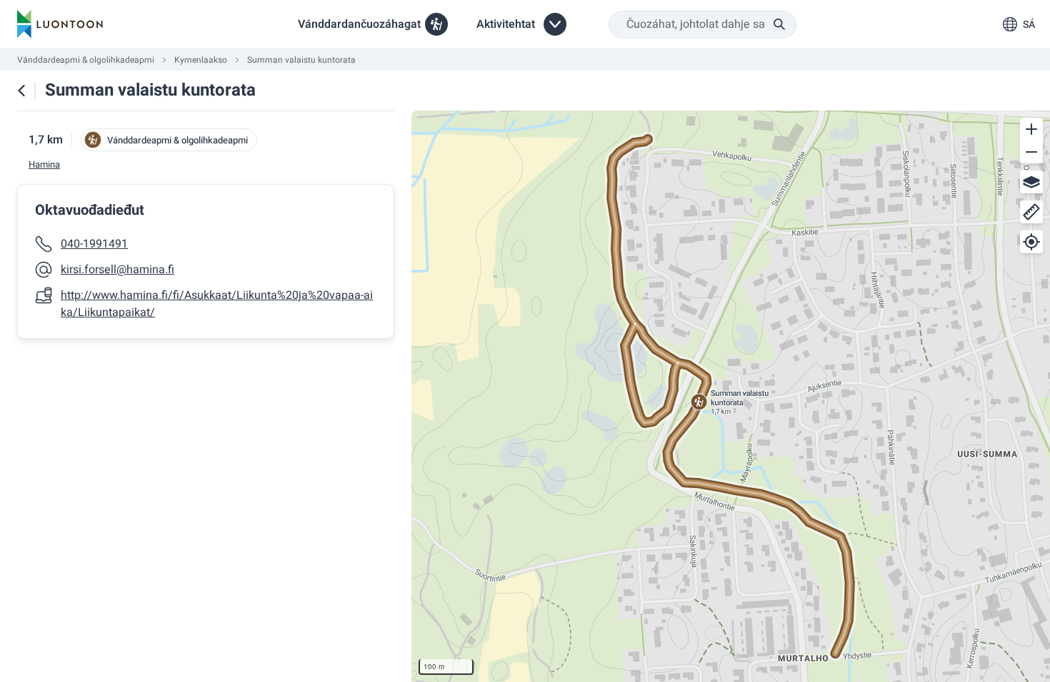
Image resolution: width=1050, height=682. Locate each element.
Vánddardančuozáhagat (359, 24)
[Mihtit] (1031, 211)
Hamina (44, 164)
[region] (730, 396)
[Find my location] (1031, 241)
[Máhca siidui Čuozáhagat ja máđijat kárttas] (21, 90)
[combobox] (702, 25)
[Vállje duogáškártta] (1031, 181)
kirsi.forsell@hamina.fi (117, 269)
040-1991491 (94, 244)
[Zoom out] (1031, 152)
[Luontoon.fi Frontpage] (60, 24)
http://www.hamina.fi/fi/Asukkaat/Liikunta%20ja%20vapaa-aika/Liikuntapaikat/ (217, 304)
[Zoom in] (1031, 129)
